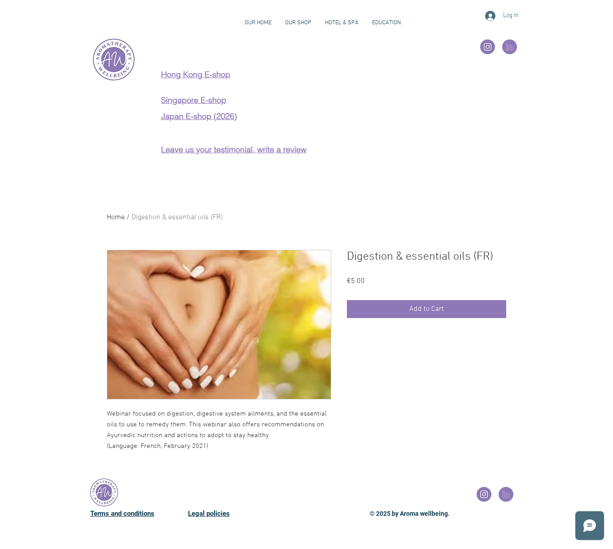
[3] (509, 47)
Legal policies (209, 513)
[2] (487, 47)
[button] (386, 23)
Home (116, 217)
